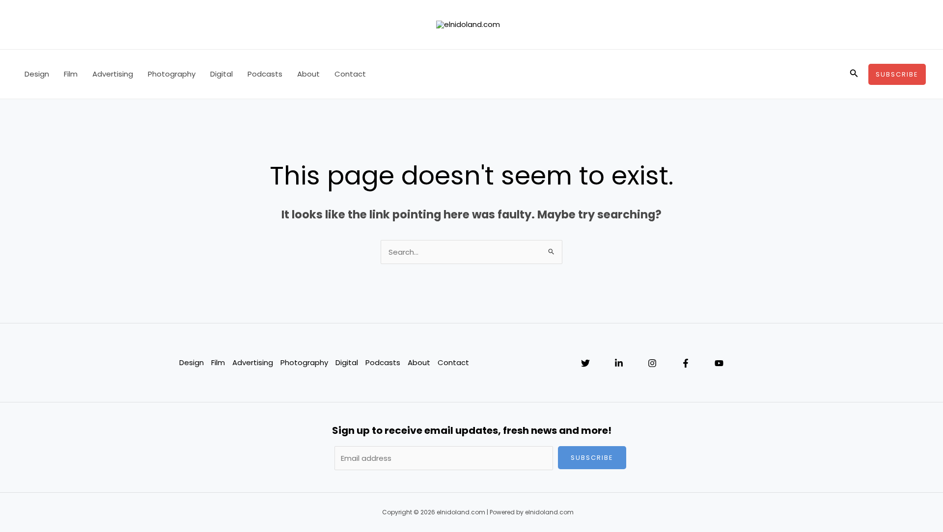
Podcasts (265, 74)
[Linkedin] (618, 363)
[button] (854, 74)
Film (71, 74)
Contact (350, 74)
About (308, 74)
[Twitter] (585, 363)
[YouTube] (719, 363)
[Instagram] (652, 363)
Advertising (112, 74)
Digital (221, 74)
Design (37, 74)
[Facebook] (685, 363)
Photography (171, 74)
